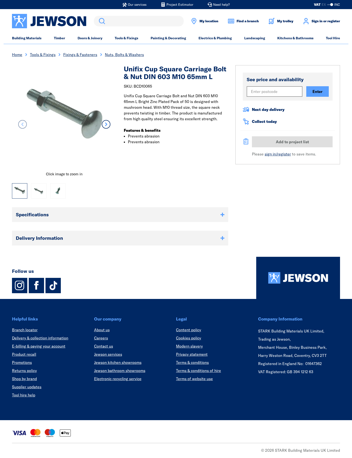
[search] (139, 21)
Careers (101, 338)
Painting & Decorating (168, 38)
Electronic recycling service (118, 378)
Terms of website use (194, 378)
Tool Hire (333, 38)
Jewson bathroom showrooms (119, 370)
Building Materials (26, 38)
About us (102, 329)
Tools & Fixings (126, 38)
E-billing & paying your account (38, 346)
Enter (317, 91)
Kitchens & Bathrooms (295, 38)
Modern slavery (189, 346)
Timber (59, 38)
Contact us (103, 346)
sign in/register (278, 154)
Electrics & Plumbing (215, 38)
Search (101, 21)
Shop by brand (24, 378)
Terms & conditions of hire (198, 370)
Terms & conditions (192, 362)
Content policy (188, 329)
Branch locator (25, 329)
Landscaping (254, 38)
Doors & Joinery (90, 38)
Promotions (22, 362)
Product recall (24, 354)
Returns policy (24, 370)
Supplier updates (26, 386)
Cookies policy (188, 338)
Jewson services (108, 354)
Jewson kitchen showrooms (118, 362)
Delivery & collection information (40, 338)
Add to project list (292, 141)
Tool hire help (23, 395)
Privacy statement (192, 354)
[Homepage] (298, 278)
